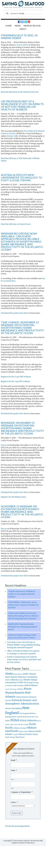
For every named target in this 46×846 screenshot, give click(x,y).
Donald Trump (33, 683)
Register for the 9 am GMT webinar (16, 377)
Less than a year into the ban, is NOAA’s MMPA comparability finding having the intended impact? (23, 645)
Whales (35, 734)
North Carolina (23, 724)
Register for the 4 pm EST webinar (15, 381)
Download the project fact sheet (14, 313)
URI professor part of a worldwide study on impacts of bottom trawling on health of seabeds (22, 105)
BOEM (7, 680)
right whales (23, 731)
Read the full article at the (20, 92)
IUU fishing (13, 689)
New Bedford (17, 708)
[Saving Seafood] (23, 8)
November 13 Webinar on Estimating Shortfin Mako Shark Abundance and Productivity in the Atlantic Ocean (22, 512)
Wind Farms (19, 737)
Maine (27, 688)
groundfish (9, 685)
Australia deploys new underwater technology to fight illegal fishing (21, 177)
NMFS (7, 721)
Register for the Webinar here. (13, 497)
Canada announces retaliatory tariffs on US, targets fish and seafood (21, 594)
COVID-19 (21, 682)
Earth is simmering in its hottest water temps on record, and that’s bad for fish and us (24, 659)
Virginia (15, 734)
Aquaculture (18, 674)
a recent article (21, 45)
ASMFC (26, 674)
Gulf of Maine (18, 685)
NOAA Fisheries (28, 720)
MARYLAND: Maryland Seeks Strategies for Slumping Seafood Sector (22, 627)
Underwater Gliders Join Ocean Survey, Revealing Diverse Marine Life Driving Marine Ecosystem (23, 616)
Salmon (31, 731)
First (12, 779)
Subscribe (16, 813)
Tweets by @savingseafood (17, 826)
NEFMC (8, 708)
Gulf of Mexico (31, 685)
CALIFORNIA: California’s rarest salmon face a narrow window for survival (23, 605)
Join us (4, 445)
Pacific (15, 731)
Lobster (20, 689)
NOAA (14, 720)
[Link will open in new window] (18, 22)
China (20, 680)
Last (12, 788)
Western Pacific (25, 734)
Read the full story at (16, 224)
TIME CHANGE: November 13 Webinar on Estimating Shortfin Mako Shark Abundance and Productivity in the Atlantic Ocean (22, 328)
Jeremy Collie (12, 136)
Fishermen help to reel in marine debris (19, 37)
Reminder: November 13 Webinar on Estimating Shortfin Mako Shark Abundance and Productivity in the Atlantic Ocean (22, 428)
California (14, 680)
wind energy (10, 737)
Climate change (30, 680)
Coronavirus (11, 682)
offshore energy (20, 728)
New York (35, 717)
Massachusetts (14, 692)
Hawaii (7, 689)
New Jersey (27, 717)
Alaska (9, 673)
